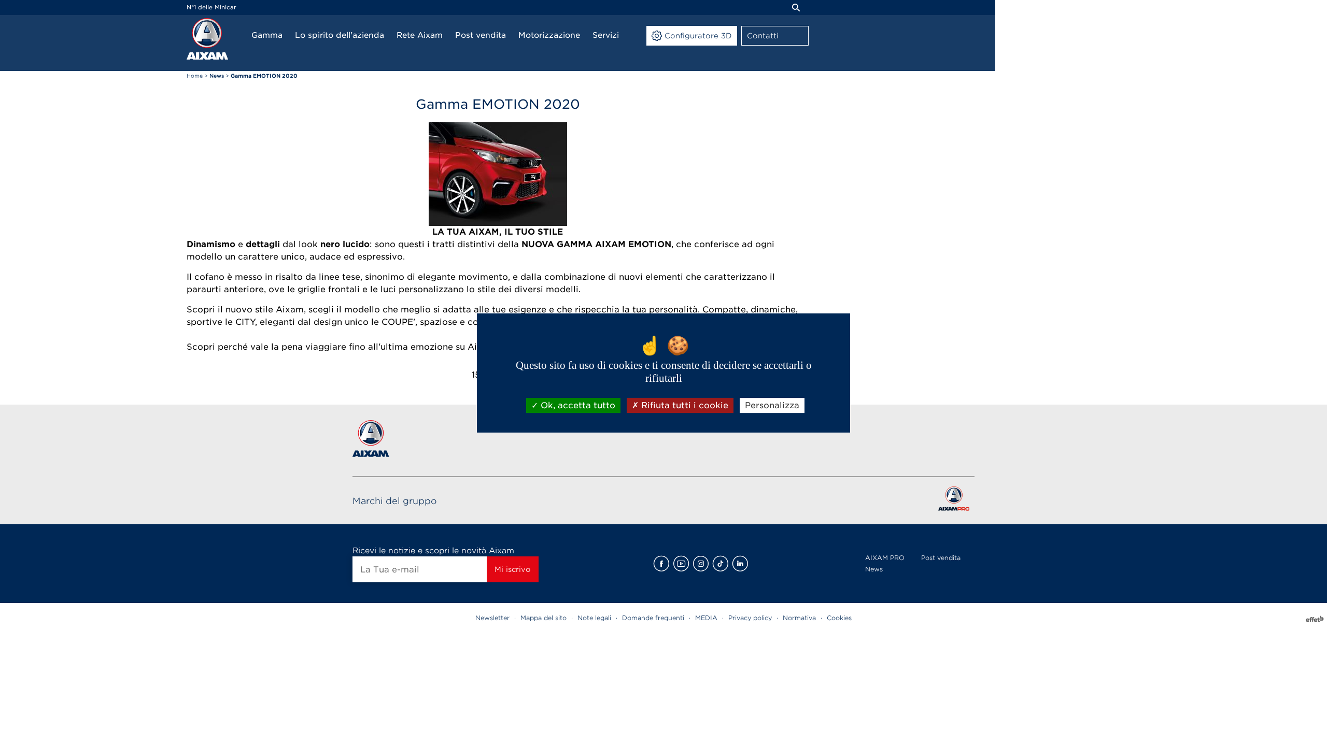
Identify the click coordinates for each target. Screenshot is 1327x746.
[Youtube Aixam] (681, 563)
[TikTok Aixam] (720, 563)
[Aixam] (207, 39)
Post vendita (941, 558)
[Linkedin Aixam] (740, 563)
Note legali (594, 618)
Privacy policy (750, 618)
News (874, 569)
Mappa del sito (543, 618)
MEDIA (706, 618)
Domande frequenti (653, 618)
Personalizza (772, 405)
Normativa (799, 618)
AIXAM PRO (885, 558)
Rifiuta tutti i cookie (683, 405)
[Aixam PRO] (953, 500)
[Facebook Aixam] (661, 563)
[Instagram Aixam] (701, 563)
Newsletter (492, 618)
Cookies (839, 618)
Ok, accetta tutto (576, 405)
